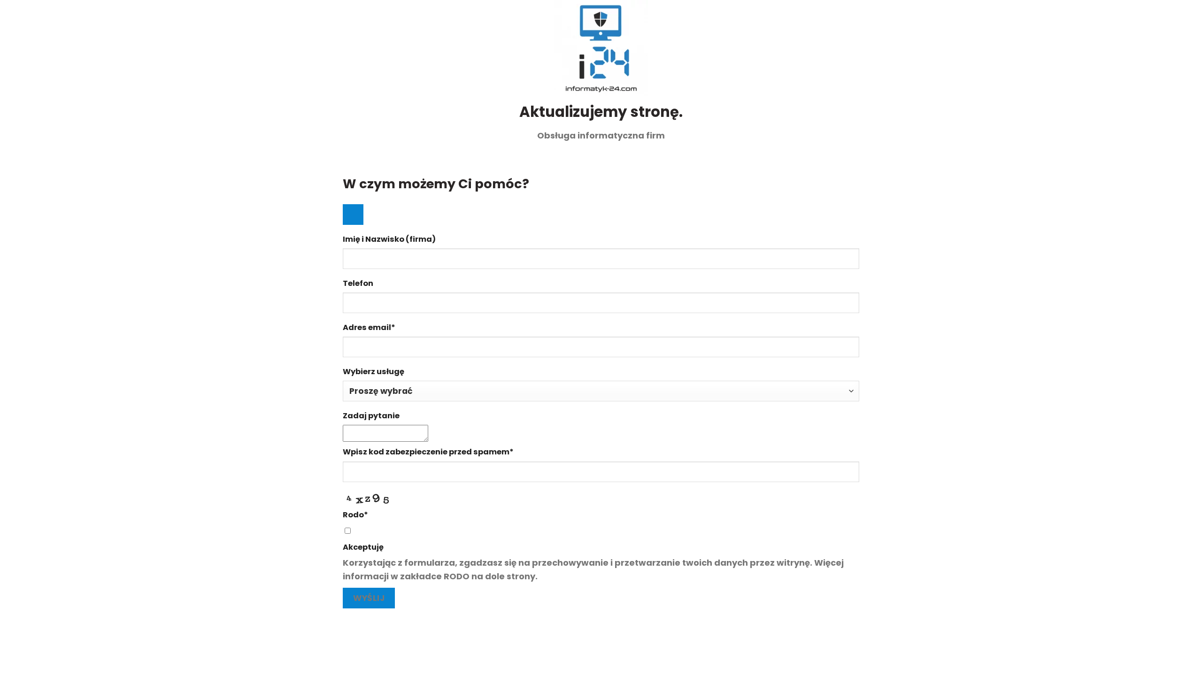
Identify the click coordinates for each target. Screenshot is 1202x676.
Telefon (358, 283)
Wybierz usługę (373, 371)
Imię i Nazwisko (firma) (389, 239)
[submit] (353, 214)
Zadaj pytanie (371, 415)
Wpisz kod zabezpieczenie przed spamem (428, 451)
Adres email (369, 327)
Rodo (355, 514)
